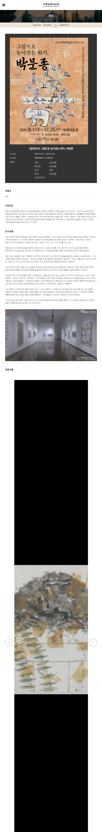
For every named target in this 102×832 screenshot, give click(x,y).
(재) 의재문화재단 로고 (51, 5)
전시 (55, 25)
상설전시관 (37, 25)
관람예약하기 (64, 25)
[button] (93, 643)
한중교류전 (47, 25)
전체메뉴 (3, 5)
